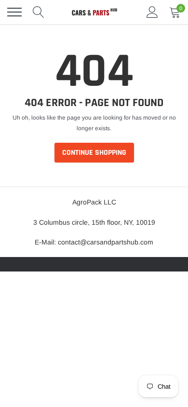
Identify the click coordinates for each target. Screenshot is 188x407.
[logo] (94, 12)
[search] (38, 12)
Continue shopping (94, 153)
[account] (152, 12)
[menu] (14, 12)
